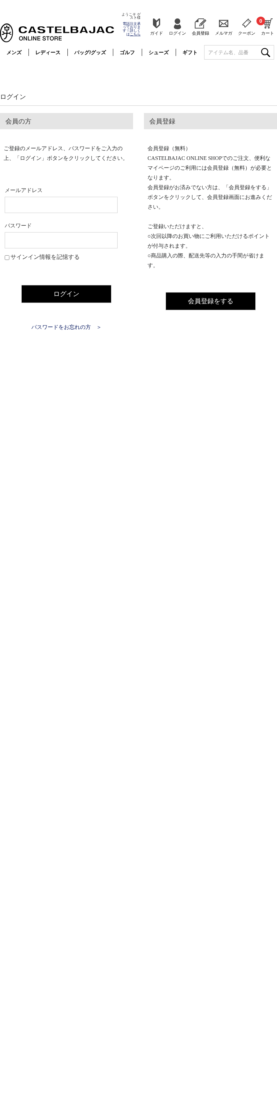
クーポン (246, 33)
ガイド (156, 33)
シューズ (159, 52)
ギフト (190, 52)
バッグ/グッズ (90, 52)
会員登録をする (210, 301)
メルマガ (223, 33)
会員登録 (200, 33)
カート (267, 26)
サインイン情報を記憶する (45, 257)
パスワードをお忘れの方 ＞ (66, 327)
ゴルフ (127, 52)
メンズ (14, 52)
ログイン (177, 33)
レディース (48, 52)
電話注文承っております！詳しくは (132, 29)
